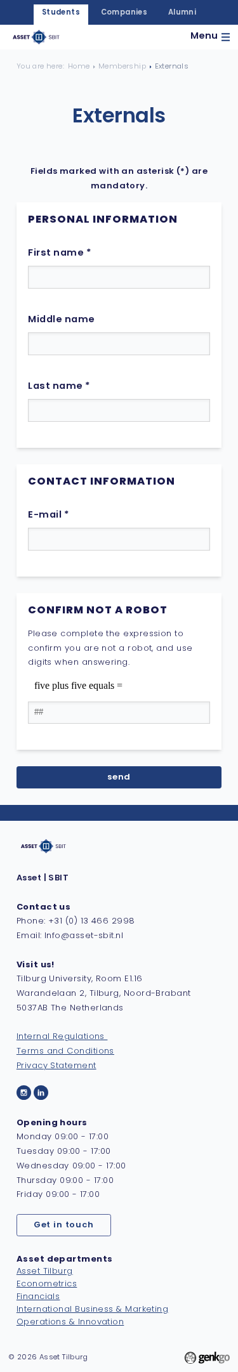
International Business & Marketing (92, 1309)
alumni (182, 12)
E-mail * (48, 515)
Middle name (61, 320)
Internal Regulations (62, 1037)
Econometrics (47, 1284)
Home (79, 66)
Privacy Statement (56, 1066)
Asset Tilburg (45, 1271)
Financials (38, 1297)
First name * (59, 253)
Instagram (24, 1092)
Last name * (59, 386)
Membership (122, 66)
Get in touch (64, 1225)
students (61, 12)
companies (124, 12)
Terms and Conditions (65, 1051)
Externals (172, 66)
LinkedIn (41, 1092)
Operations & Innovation (70, 1322)
